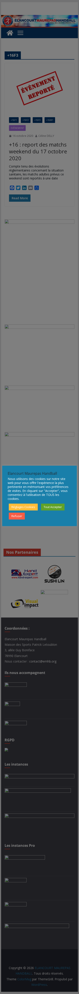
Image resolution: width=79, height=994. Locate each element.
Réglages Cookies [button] (23, 507)
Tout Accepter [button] (53, 507)
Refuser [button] (16, 516)
